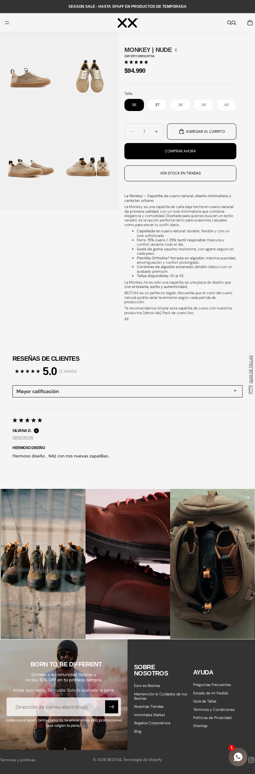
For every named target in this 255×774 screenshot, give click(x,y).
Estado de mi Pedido (210, 693)
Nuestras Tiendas (149, 706)
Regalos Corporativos (152, 723)
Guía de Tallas (204, 701)
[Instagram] (251, 760)
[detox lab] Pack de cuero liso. (168, 312)
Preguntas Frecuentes (212, 684)
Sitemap (200, 725)
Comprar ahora (180, 151)
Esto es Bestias (147, 685)
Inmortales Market (149, 714)
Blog (137, 731)
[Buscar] (229, 23)
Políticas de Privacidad (212, 717)
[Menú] (7, 23)
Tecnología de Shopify (142, 759)
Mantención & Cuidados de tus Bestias (160, 696)
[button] (136, 62)
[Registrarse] (111, 706)
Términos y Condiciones (214, 709)
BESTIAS (114, 759)
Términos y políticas (17, 760)
